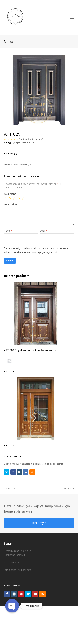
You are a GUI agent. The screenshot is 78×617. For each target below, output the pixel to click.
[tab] (10, 153)
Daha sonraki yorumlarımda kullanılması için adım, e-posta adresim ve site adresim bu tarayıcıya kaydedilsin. (36, 250)
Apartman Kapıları (26, 142)
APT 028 (10, 488)
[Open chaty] (12, 605)
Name (8, 230)
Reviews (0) (10, 153)
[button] (72, 17)
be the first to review (31, 139)
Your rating (11, 193)
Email (43, 230)
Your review (11, 204)
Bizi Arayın (39, 523)
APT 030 (67, 488)
